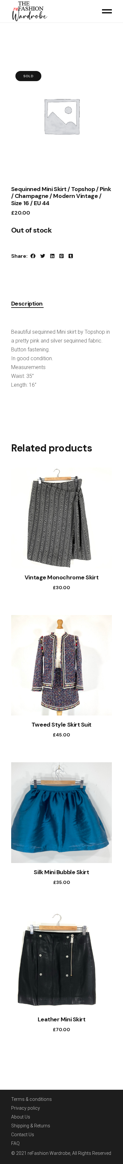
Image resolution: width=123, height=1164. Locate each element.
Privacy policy (25, 1108)
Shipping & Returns (30, 1125)
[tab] (27, 304)
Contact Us (22, 1134)
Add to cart (54, 588)
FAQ (15, 1143)
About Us (20, 1117)
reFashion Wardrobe (49, 1153)
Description (27, 304)
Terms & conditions (31, 1099)
